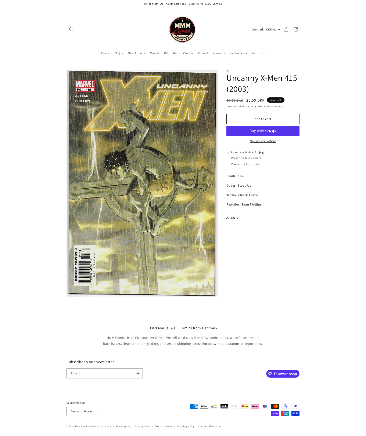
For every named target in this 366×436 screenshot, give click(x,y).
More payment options (263, 141)
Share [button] (234, 217)
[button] (71, 29)
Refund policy (123, 426)
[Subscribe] (138, 373)
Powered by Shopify (101, 426)
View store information (246, 164)
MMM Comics (82, 426)
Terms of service (164, 426)
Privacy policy (143, 426)
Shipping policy (185, 426)
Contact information (209, 426)
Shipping (250, 106)
